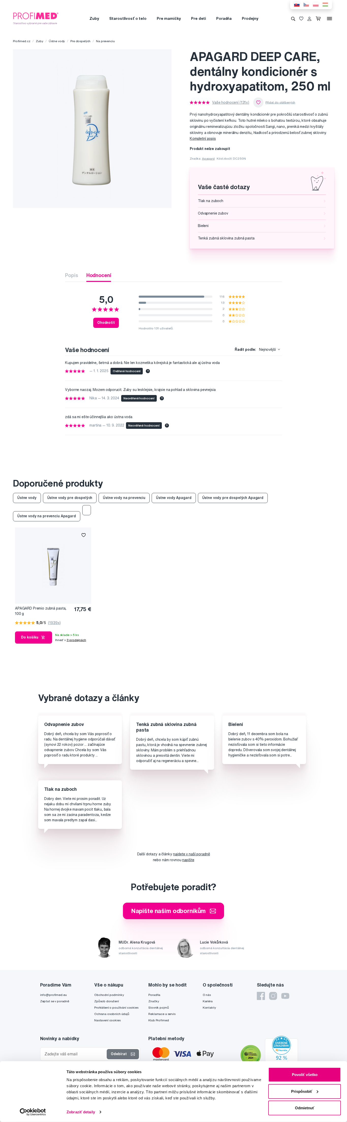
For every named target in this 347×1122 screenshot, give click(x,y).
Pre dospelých (80, 41)
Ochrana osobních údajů (111, 1013)
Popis (71, 275)
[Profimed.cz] (36, 18)
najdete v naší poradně (191, 854)
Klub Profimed (158, 1020)
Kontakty (209, 1007)
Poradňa (224, 18)
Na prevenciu (105, 41)
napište (188, 860)
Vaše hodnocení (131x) (230, 102)
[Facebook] (261, 996)
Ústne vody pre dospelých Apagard (233, 497)
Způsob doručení (106, 1001)
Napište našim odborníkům (168, 911)
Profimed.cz (21, 41)
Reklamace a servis (161, 1013)
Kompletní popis (203, 138)
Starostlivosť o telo (128, 18)
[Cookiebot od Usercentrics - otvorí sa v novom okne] (33, 1112)
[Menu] (329, 19)
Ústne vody (57, 41)
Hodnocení (98, 275)
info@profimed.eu (53, 994)
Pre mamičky (169, 18)
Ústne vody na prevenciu (124, 497)
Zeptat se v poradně (54, 1001)
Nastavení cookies (107, 1020)
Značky (153, 1001)
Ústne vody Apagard (173, 497)
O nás (207, 994)
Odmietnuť (304, 1108)
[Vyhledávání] (293, 18)
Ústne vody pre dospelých (69, 497)
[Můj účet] (309, 18)
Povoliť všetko (305, 1074)
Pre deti (198, 18)
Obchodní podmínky (109, 994)
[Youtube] (285, 996)
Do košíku (29, 637)
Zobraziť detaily (81, 1112)
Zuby (94, 18)
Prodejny (250, 18)
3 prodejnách (76, 640)
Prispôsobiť (301, 1091)
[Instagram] (273, 996)
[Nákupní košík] (319, 19)
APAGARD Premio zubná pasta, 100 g (40, 611)
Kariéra (208, 1001)
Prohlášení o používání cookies (116, 1007)
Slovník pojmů (158, 1007)
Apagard (208, 158)
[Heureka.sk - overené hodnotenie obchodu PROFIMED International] (281, 1055)
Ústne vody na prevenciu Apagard (46, 516)
